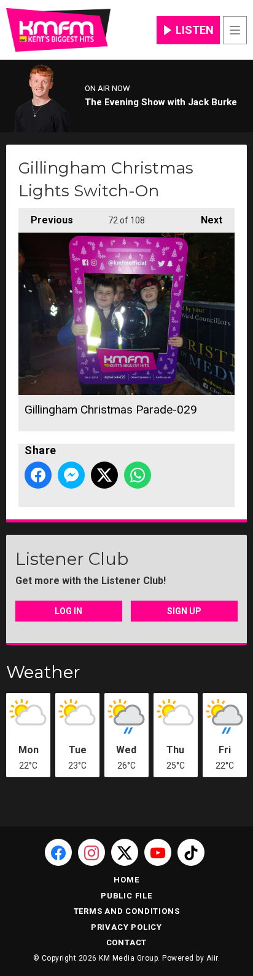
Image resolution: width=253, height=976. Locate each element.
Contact (126, 942)
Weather (43, 672)
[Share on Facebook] (38, 475)
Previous (45, 220)
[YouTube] (157, 852)
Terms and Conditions (127, 911)
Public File (126, 895)
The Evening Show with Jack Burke (161, 102)
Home (126, 879)
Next (205, 220)
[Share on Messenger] (71, 475)
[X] (124, 852)
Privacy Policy (126, 927)
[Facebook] (58, 852)
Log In (68, 611)
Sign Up (184, 611)
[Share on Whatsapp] (137, 475)
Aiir (212, 958)
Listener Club (71, 558)
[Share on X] (104, 475)
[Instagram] (91, 852)
